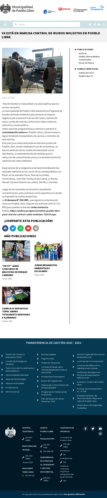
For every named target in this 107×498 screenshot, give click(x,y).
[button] (5, 24)
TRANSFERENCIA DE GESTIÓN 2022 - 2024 (53, 342)
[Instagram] (100, 433)
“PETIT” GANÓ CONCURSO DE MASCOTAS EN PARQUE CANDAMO (14, 270)
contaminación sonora (14, 132)
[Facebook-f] (85, 428)
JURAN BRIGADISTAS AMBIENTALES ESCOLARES (45, 268)
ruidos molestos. (40, 207)
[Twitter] (92, 428)
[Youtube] (100, 428)
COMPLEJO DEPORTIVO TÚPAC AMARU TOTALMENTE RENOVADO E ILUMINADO (16, 313)
